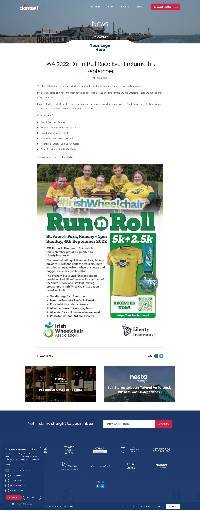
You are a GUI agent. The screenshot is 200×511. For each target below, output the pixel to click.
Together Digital (68, 506)
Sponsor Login (173, 506)
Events (125, 6)
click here (70, 157)
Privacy (133, 506)
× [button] (40, 447)
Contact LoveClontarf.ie (166, 7)
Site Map (122, 506)
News (111, 6)
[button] (23, 504)
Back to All (46, 356)
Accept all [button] (14, 497)
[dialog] (23, 476)
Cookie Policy (145, 506)
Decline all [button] (32, 497)
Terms (158, 506)
